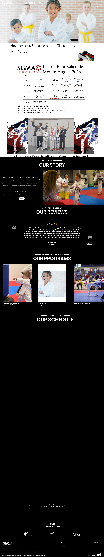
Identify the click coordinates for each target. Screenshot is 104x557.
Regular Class (20, 549)
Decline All (94, 555)
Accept (99, 555)
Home (19, 543)
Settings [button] (89, 555)
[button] (22, 198)
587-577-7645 (36, 550)
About (19, 544)
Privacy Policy (62, 545)
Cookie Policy (62, 546)
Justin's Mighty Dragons (11, 304)
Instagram (51, 545)
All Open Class (42, 304)
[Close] (102, 555)
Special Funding (21, 550)
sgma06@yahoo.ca (37, 551)
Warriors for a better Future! (83, 303)
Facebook (51, 544)
